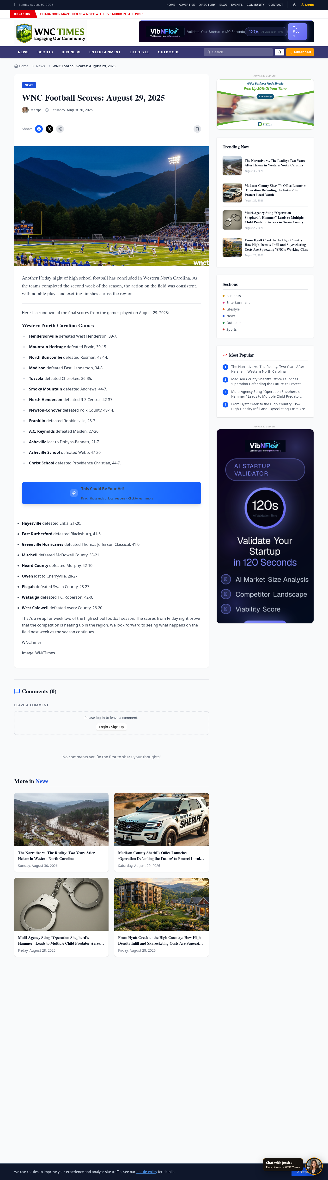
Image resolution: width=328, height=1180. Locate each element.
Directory (207, 5)
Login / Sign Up (111, 726)
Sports (231, 329)
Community (256, 5)
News (40, 66)
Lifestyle (233, 309)
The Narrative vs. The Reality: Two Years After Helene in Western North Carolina (267, 369)
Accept (302, 1171)
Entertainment (238, 302)
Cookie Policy (146, 1171)
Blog (223, 5)
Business (233, 295)
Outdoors (234, 322)
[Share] (60, 129)
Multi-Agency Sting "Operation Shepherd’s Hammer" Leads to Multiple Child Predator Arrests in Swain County (265, 394)
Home (171, 5)
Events (237, 5)
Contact (275, 5)
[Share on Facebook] (39, 129)
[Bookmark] (197, 129)
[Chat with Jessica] (314, 1166)
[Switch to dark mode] (294, 4)
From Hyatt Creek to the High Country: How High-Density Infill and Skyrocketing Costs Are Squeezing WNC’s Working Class (268, 406)
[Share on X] (49, 129)
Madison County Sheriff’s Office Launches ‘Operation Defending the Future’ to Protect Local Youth (266, 381)
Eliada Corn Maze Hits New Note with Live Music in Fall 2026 (91, 14)
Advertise (187, 5)
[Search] (279, 52)
